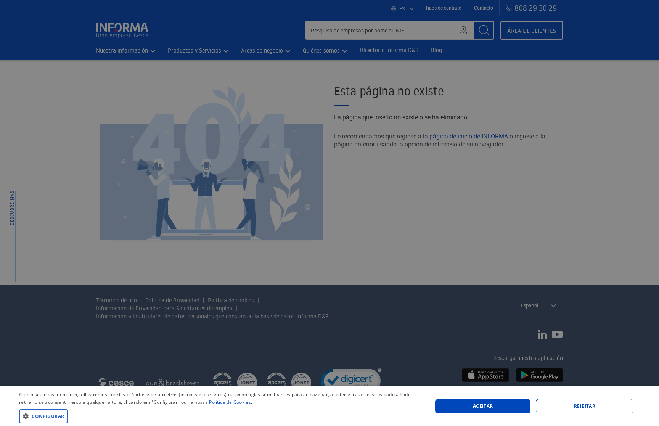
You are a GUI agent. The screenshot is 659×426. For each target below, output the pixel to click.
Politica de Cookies (230, 402)
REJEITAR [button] (584, 406)
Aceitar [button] (483, 406)
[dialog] (329, 406)
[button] (219, 416)
